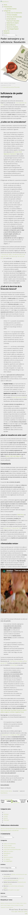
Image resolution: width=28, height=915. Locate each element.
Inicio (5, 5)
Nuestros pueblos (12, 27)
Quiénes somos (12, 9)
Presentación (8, 7)
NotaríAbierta (11, 25)
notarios (24, 903)
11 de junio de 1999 (6, 254)
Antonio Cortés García (6, 791)
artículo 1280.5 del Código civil (13, 456)
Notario (21, 903)
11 (19, 791)
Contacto (6, 33)
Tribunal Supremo (9, 907)
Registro (9, 905)
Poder (17, 830)
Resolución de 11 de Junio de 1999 (12, 528)
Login (26, 913)
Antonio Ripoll (13, 665)
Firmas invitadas (12, 15)
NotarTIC (6, 31)
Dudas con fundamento (14, 13)
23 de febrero (12, 256)
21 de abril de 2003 (16, 254)
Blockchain (3, 903)
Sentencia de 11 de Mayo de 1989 (10, 735)
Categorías (7, 11)
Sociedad (17, 905)
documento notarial (11, 830)
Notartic (2, 905)
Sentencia (13, 905)
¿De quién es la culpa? (13, 890)
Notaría (5, 905)
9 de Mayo (20, 661)
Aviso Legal (14, 911)
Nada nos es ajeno (13, 23)
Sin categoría (7, 859)
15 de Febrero (13, 661)
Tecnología (21, 905)
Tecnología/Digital (12, 29)
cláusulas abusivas (8, 903)
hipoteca (18, 903)
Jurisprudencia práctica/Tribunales (11, 87)
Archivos (3, 867)
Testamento (3, 907)
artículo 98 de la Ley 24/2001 (19, 397)
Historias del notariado (14, 17)
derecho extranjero (6, 828)
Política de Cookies (22, 911)
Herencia (14, 903)
